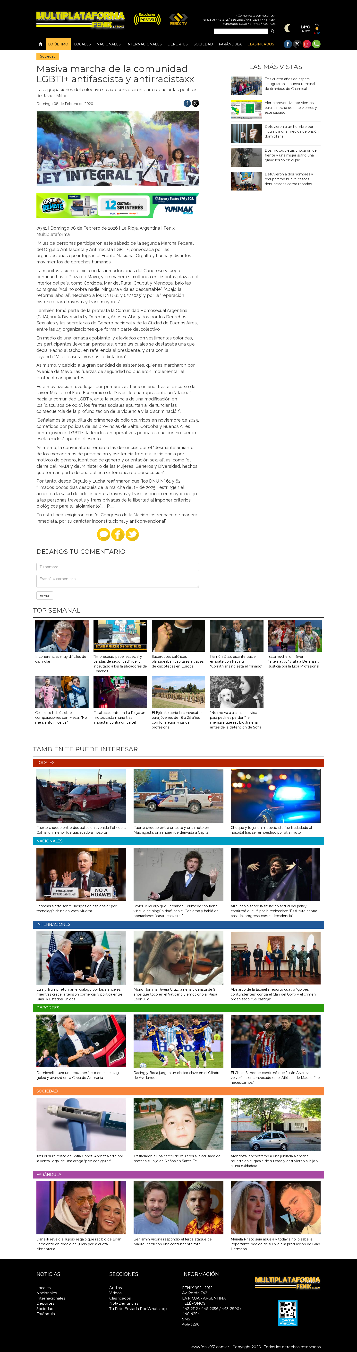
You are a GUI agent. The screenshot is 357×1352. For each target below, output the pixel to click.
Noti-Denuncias (123, 1303)
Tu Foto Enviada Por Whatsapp (138, 1308)
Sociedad (203, 44)
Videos (115, 1293)
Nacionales (109, 44)
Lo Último (58, 44)
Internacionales (144, 44)
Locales (82, 44)
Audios (115, 1287)
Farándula (230, 44)
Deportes (178, 44)
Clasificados (260, 44)
